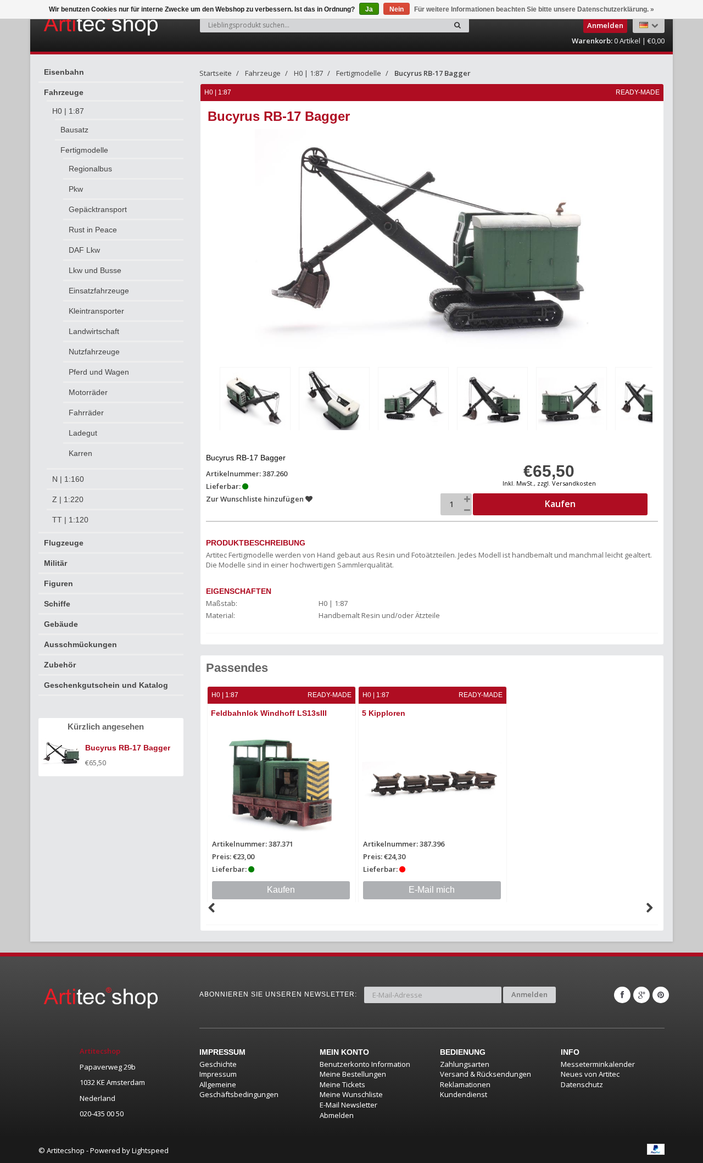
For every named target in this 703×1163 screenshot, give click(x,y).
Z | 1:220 (67, 499)
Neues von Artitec (590, 1074)
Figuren (58, 583)
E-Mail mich (432, 889)
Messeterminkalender (598, 1064)
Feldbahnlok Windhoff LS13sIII (269, 713)
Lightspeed (150, 1150)
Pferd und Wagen (99, 372)
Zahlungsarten (464, 1064)
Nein (396, 9)
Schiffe (57, 603)
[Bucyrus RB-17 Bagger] (255, 401)
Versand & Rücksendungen (485, 1074)
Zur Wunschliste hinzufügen (255, 499)
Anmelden (529, 994)
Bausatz (74, 129)
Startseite (215, 73)
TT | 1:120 (70, 519)
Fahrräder (86, 412)
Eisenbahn (64, 72)
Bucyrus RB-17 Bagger (432, 73)
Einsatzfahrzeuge (99, 290)
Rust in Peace (93, 229)
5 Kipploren (383, 713)
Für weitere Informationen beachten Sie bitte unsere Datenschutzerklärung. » (534, 9)
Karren (80, 453)
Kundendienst (463, 1094)
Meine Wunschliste (351, 1094)
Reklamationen (465, 1084)
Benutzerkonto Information (365, 1064)
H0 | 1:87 (68, 111)
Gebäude (61, 624)
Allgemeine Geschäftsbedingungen (238, 1089)
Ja (369, 9)
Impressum (218, 1074)
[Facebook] (622, 995)
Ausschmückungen (80, 644)
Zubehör (60, 664)
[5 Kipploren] (432, 782)
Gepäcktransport (98, 209)
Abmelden (337, 1115)
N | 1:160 (68, 479)
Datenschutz (582, 1084)
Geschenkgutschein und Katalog (106, 685)
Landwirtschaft (94, 331)
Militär (55, 563)
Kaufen (281, 889)
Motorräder (88, 392)
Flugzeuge (63, 542)
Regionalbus (90, 168)
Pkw (76, 189)
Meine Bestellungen (353, 1074)
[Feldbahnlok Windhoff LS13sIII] (281, 782)
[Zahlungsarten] (656, 1149)
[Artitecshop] (78, 24)
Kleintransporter (96, 311)
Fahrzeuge (63, 92)
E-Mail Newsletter (348, 1105)
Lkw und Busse (95, 270)
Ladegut (83, 433)
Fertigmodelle (84, 150)
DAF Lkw (84, 250)
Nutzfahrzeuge (94, 351)
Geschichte (218, 1064)
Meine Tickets (342, 1084)
